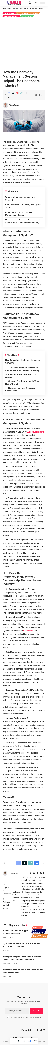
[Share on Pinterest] (17, 93)
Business (37, 927)
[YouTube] (34, 873)
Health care (9, 13)
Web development (35, 432)
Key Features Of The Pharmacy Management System (19, 213)
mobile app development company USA (16, 896)
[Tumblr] (44, 1030)
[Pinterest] (41, 873)
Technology (27, 16)
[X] (37, 1030)
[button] (5, 3)
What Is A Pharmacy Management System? (20, 198)
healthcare (28, 631)
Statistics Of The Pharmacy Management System (23, 206)
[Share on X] (13, 93)
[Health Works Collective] (14, 3)
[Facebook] (30, 873)
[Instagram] (37, 873)
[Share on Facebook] (9, 93)
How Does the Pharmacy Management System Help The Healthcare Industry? (22, 221)
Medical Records (11, 16)
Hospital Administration (27, 13)
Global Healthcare (38, 931)
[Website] (27, 873)
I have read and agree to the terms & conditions (25, 1017)
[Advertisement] (24, 43)
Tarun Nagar (14, 105)
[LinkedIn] (44, 873)
